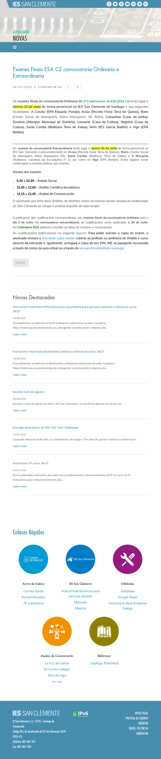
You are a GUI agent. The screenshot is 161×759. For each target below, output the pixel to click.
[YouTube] (127, 4)
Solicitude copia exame (58, 238)
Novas (21, 262)
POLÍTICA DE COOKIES (137, 718)
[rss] (133, 4)
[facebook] (109, 4)
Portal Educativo (33, 597)
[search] (145, 4)
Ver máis (57, 681)
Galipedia (127, 591)
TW (142, 728)
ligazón (81, 233)
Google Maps (127, 597)
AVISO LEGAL (141, 713)
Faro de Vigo (57, 675)
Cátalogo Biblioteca (104, 663)
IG (147, 728)
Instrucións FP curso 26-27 (30, 463)
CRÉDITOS (143, 723)
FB (138, 728)
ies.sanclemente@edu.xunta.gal (101, 248)
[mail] (139, 4)
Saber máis (20, 334)
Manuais (80, 602)
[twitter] (115, 4)
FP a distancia (33, 603)
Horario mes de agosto (28, 392)
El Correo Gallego (57, 669)
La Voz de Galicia (57, 663)
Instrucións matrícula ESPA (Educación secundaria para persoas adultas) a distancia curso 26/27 (75, 309)
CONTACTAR (142, 733)
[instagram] (121, 4)
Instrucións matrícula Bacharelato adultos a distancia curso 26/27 (58, 351)
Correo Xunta (33, 591)
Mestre (80, 608)
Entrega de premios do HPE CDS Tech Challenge (45, 427)
